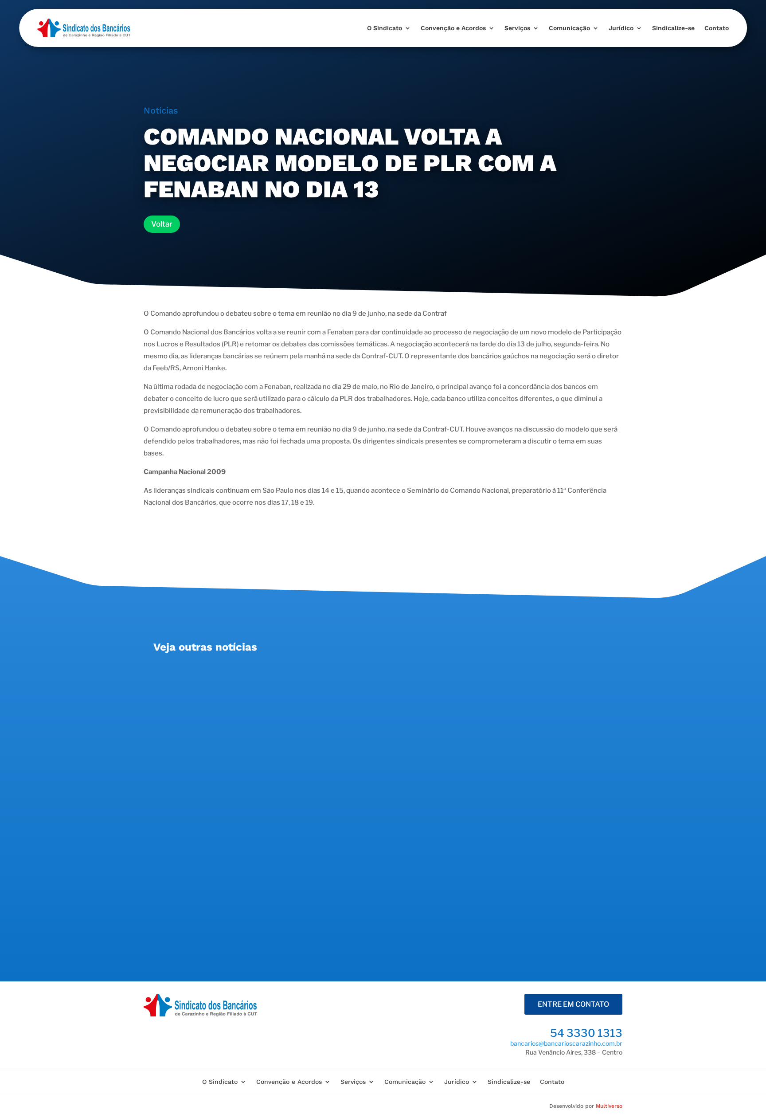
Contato (716, 27)
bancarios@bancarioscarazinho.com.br (566, 1043)
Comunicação (569, 27)
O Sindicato (384, 27)
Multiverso (609, 1106)
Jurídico (621, 27)
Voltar (161, 224)
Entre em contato (573, 1004)
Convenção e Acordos (453, 27)
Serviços (517, 27)
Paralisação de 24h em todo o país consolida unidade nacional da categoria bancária (327, 868)
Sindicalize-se (673, 27)
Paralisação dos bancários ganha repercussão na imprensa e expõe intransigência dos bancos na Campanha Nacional (372, 772)
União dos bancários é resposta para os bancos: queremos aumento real (304, 677)
